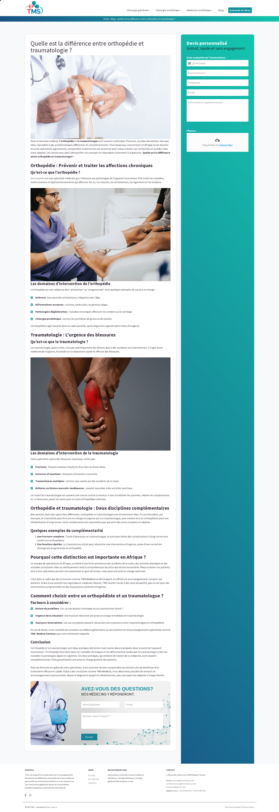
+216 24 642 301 (199, 790)
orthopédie (38, 178)
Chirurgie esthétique (167, 10)
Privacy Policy (248, 807)
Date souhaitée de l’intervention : (206, 57)
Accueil (91, 775)
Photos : (191, 130)
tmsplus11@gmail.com (176, 787)
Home (106, 18)
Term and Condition (233, 807)
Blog (221, 10)
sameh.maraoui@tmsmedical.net (180, 784)
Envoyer (89, 736)
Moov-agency (51, 807)
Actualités (93, 779)
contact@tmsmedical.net (183, 780)
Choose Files (226, 145)
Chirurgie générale (138, 10)
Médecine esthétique (199, 10)
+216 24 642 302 (184, 790)
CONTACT (92, 783)
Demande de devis (240, 10)
